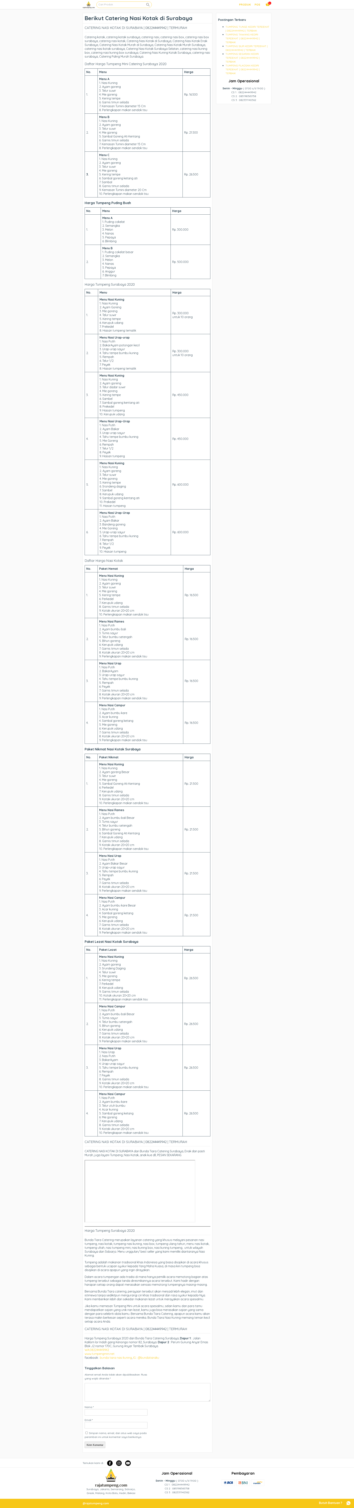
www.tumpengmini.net (100, 1354)
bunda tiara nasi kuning (116, 1357)
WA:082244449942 (97, 1350)
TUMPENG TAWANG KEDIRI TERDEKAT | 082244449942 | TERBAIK (242, 38)
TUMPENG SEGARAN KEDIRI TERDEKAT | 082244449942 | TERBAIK (242, 57)
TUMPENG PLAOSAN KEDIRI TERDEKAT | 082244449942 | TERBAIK (242, 69)
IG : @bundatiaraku (146, 1357)
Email (89, 1420)
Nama (89, 1407)
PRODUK (245, 4)
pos (257, 4)
